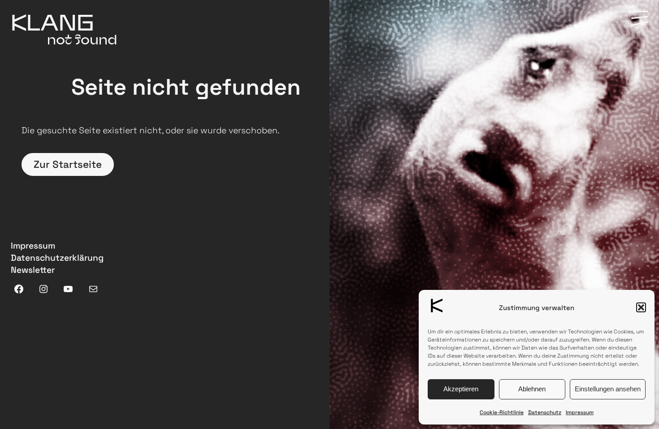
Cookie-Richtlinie (502, 412)
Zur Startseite (68, 164)
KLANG (52, 22)
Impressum (580, 412)
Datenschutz (544, 412)
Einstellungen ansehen (608, 389)
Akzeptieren (460, 389)
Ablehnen (532, 389)
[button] (641, 307)
